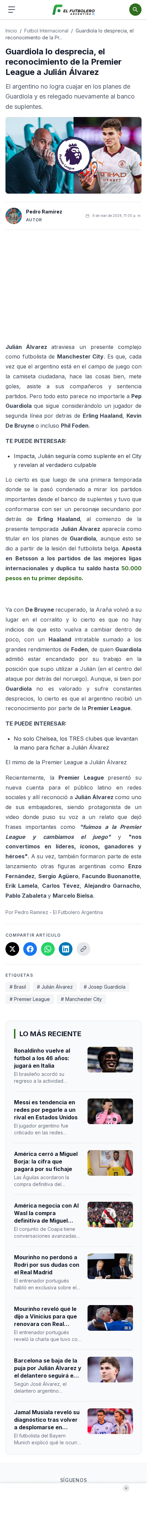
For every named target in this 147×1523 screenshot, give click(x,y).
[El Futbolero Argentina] (74, 9)
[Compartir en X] (12, 949)
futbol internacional (46, 31)
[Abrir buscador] (135, 9)
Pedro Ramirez (44, 211)
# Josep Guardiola (104, 987)
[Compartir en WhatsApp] (48, 949)
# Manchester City (81, 999)
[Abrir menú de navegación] (11, 9)
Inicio (11, 31)
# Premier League (30, 999)
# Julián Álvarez (55, 987)
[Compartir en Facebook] (30, 949)
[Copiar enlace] (83, 949)
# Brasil (18, 987)
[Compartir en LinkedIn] (65, 949)
